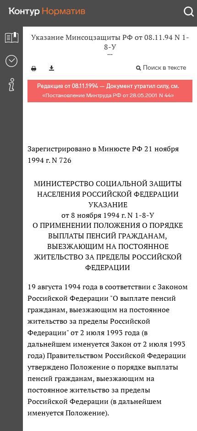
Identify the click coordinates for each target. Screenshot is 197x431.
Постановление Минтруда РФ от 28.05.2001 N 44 (108, 95)
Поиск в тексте (164, 68)
